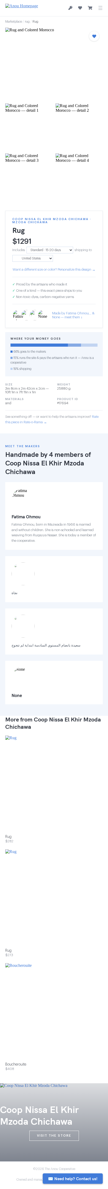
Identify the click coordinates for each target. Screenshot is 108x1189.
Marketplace (13, 21)
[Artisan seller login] (70, 8)
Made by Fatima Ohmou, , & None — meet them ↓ (73, 315)
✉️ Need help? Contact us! (73, 1178)
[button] (54, 64)
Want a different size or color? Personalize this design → (54, 269)
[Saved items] (80, 8)
